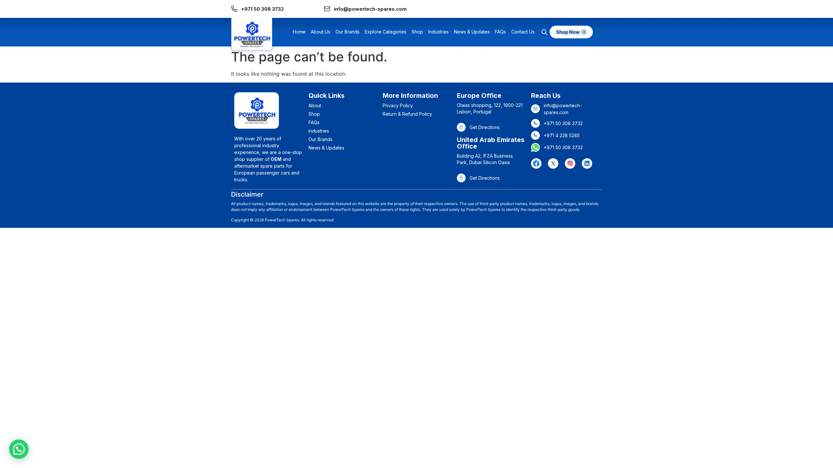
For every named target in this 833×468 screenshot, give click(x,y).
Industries (438, 31)
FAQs (500, 31)
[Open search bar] (544, 32)
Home (299, 31)
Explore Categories (385, 31)
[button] (19, 449)
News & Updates (472, 31)
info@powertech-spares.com (370, 9)
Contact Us (523, 31)
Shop (417, 31)
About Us (320, 31)
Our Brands (347, 31)
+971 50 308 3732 (262, 9)
